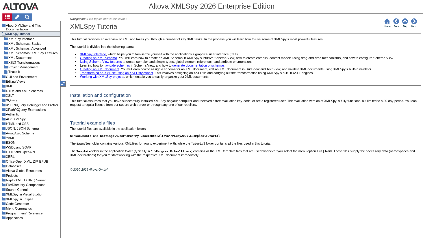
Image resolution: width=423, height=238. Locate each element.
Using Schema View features (101, 61)
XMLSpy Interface (93, 54)
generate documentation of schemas (198, 65)
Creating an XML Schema (98, 58)
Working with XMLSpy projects (102, 76)
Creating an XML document (99, 69)
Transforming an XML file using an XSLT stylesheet (116, 73)
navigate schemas (117, 65)
